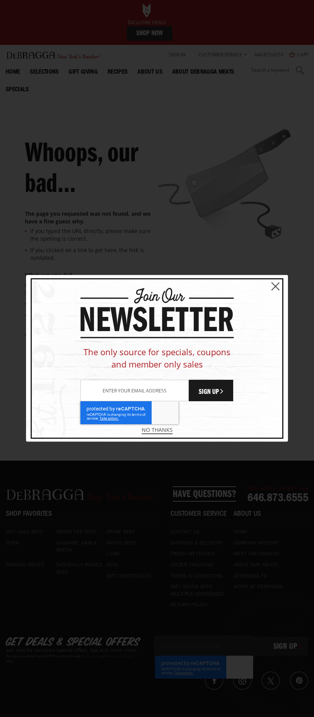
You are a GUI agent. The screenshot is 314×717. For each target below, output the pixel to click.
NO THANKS (157, 429)
